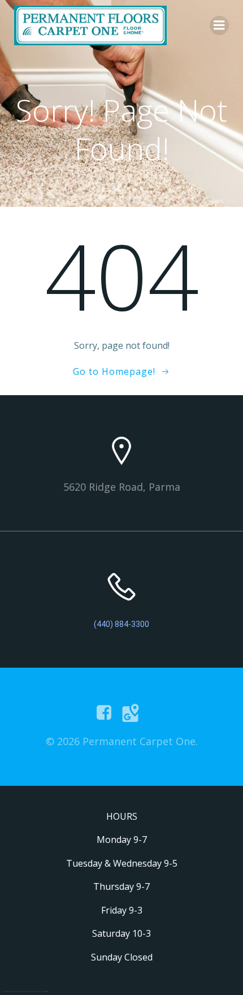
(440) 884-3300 (121, 624)
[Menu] (219, 25)
